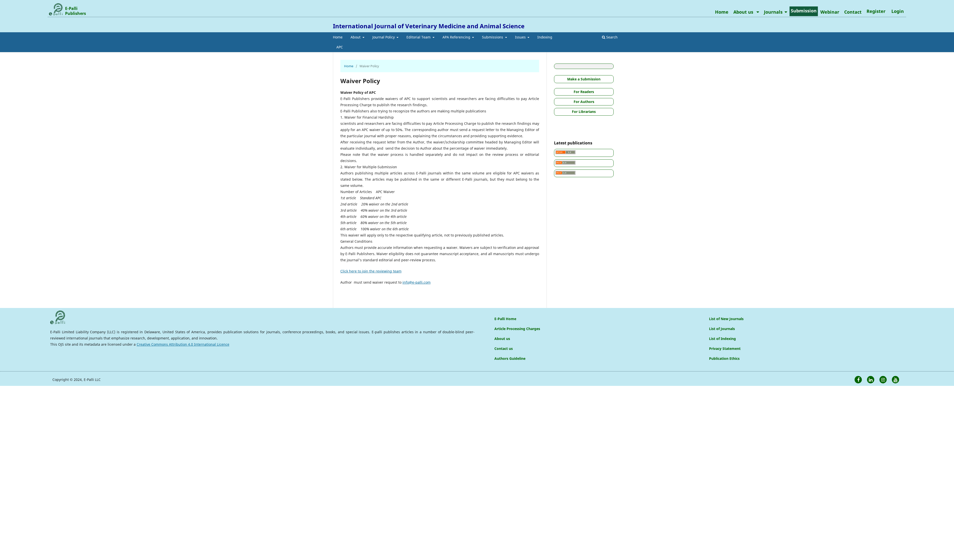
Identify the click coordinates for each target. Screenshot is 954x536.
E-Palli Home (505, 318)
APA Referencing (456, 37)
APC (339, 47)
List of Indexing (722, 338)
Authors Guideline (509, 358)
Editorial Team (419, 37)
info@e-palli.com (416, 282)
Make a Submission (583, 79)
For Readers (584, 91)
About (356, 37)
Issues (521, 37)
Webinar (829, 12)
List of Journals (722, 328)
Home (338, 37)
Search (611, 37)
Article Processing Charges (517, 328)
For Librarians (584, 111)
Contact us (503, 348)
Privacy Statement (725, 348)
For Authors (584, 101)
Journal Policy (384, 37)
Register (876, 11)
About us (744, 12)
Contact (853, 12)
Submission (804, 11)
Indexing (544, 37)
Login (897, 11)
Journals (773, 12)
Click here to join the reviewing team (370, 271)
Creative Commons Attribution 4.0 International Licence (183, 344)
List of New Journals (726, 318)
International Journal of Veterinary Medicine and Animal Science (428, 26)
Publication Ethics (724, 358)
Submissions (493, 37)
